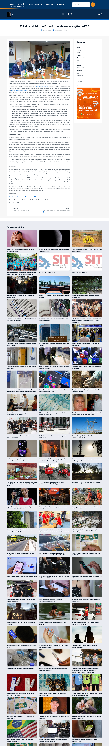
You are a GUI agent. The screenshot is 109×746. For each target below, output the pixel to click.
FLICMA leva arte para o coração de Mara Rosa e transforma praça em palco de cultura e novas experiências (86, 320)
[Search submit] (93, 4)
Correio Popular (17, 4)
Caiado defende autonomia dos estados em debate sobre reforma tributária (30, 197)
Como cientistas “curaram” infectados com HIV (20, 668)
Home (31, 4)
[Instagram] (101, 14)
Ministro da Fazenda (42, 86)
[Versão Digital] (63, 14)
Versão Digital (70, 14)
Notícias (38, 4)
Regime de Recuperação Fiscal (19, 90)
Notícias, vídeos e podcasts (18, 6)
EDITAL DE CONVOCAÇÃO (47, 272)
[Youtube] (99, 14)
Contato (60, 4)
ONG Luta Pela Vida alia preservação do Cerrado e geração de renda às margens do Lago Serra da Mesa (22, 483)
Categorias (48, 4)
